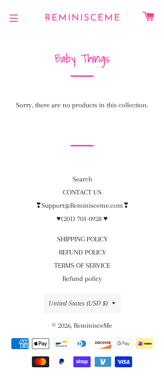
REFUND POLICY (82, 252)
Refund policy (82, 279)
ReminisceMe (82, 18)
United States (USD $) (78, 303)
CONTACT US (82, 192)
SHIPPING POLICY (82, 239)
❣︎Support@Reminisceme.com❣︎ (82, 205)
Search (82, 179)
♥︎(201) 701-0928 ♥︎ (82, 219)
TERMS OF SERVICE (82, 265)
